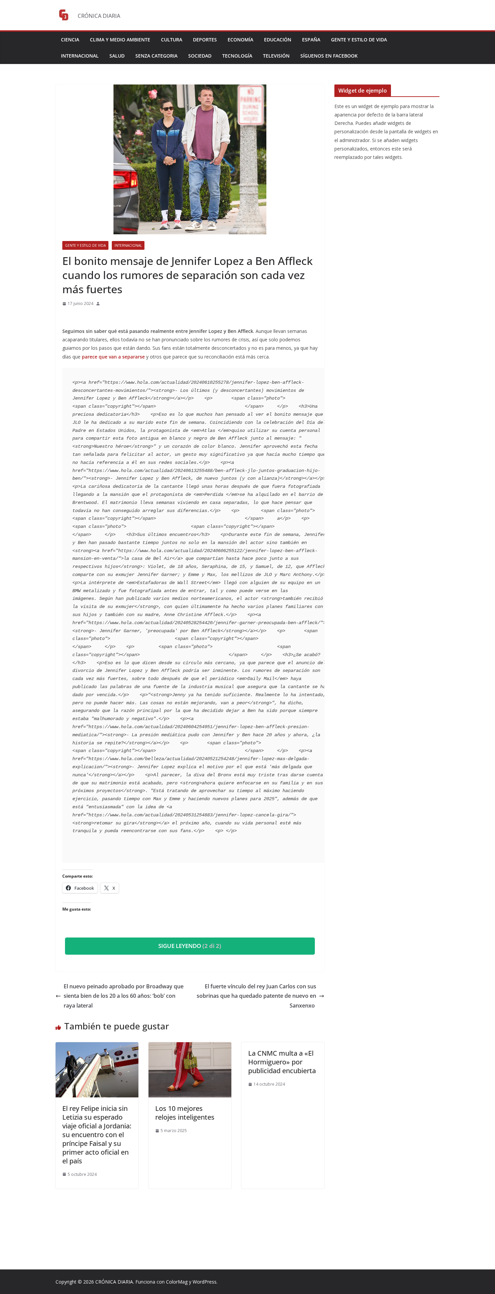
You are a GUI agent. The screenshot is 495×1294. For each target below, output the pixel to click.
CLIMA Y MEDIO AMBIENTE (120, 39)
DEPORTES (205, 39)
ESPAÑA (311, 39)
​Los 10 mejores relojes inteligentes (185, 1113)
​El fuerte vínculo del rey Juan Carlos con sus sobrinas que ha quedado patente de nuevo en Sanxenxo (256, 996)
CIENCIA (70, 39)
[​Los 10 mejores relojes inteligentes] (189, 1047)
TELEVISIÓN (276, 56)
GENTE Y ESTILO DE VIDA (359, 39)
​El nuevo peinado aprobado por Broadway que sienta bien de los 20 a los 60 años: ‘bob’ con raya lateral (124, 996)
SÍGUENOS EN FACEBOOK (329, 56)
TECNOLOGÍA (237, 56)
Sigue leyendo (189, 946)
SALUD (117, 56)
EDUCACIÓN (277, 39)
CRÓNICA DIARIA (114, 1282)
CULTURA (171, 39)
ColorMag (177, 1282)
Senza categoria (156, 56)
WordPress (205, 1282)
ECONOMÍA (240, 39)
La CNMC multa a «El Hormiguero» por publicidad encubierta (282, 1062)
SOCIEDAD (199, 56)
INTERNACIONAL (80, 56)
